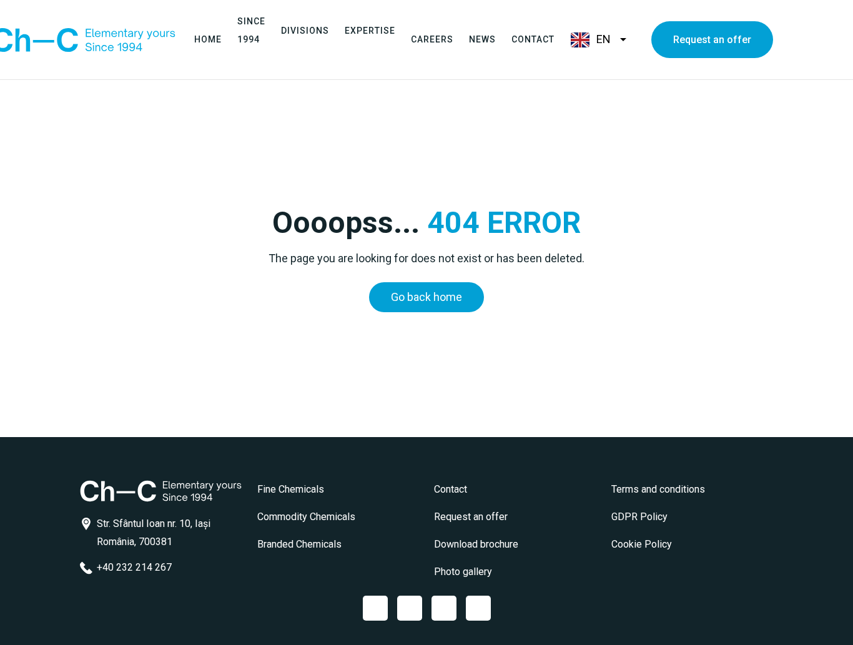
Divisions (305, 31)
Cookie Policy (641, 544)
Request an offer (712, 40)
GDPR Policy (639, 517)
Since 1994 (251, 30)
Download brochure (476, 544)
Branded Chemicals (299, 544)
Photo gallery (463, 572)
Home (208, 39)
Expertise (370, 31)
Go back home (426, 296)
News (482, 39)
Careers (432, 39)
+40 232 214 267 (134, 567)
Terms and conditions (658, 489)
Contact (533, 39)
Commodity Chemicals (306, 517)
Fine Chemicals (290, 489)
